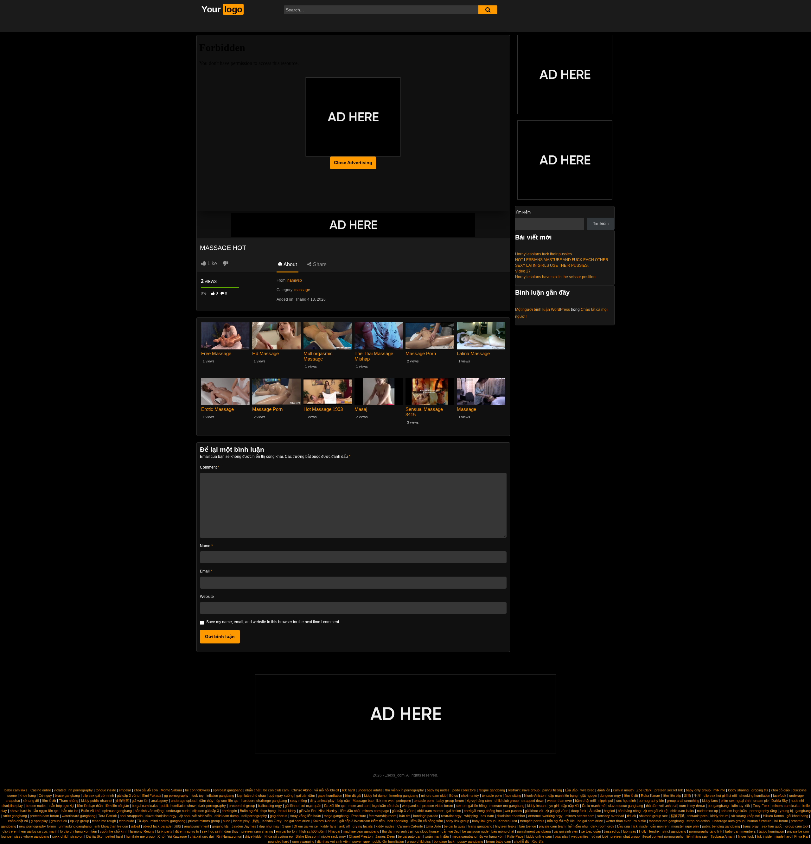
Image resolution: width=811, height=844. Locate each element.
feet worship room (382, 816)
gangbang (803, 811)
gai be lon (453, 811)
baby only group (698, 790)
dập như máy (269, 826)
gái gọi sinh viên (566, 831)
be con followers (197, 790)
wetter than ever (559, 800)
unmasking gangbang (75, 826)
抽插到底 (122, 800)
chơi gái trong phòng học (483, 811)
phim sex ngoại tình (735, 800)
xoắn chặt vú (18, 821)
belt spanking (397, 821)
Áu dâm (595, 811)
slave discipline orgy (160, 816)
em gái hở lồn (286, 831)
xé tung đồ (31, 800)
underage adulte (370, 790)
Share (319, 264)
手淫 (697, 795)
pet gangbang (718, 806)
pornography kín (651, 800)
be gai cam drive (297, 821)
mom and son (358, 806)
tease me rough (104, 821)
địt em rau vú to (187, 831)
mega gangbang (336, 816)
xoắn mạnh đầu (437, 836)
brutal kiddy (287, 811)
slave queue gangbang (625, 806)
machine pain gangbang (361, 831)
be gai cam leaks (145, 806)
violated (60, 790)
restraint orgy (451, 816)
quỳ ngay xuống (281, 795)
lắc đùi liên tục (335, 806)
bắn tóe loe (69, 811)
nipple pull (605, 800)
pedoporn (403, 800)
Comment (209, 467)
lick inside (640, 826)
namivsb (294, 280)
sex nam (487, 816)
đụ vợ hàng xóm (479, 800)
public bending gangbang (721, 826)
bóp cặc (343, 800)
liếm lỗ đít (631, 795)
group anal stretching (683, 800)
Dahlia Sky (779, 800)
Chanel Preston (361, 836)
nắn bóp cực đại (61, 806)
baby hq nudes (438, 790)
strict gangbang (15, 816)
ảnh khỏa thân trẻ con (111, 826)
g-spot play (39, 821)
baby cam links (16, 790)
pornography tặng (763, 811)
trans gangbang (480, 826)
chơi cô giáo (780, 790)
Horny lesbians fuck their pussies (543, 254)
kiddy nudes (385, 826)
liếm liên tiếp (672, 795)
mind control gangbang (167, 821)
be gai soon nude (475, 831)
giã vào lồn (140, 800)
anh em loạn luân (734, 811)
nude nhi (797, 800)
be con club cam (276, 790)
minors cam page (375, 811)
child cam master (430, 811)
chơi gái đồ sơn (146, 790)
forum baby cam (498, 841)
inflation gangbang (220, 795)
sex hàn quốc (772, 826)
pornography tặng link (705, 831)
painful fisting (552, 790)
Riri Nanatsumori (229, 836)
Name (206, 546)
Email (206, 571)
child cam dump (226, 816)
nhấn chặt (252, 790)
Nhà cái (334, 831)
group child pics (419, 841)
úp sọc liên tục (227, 800)
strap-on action (698, 821)
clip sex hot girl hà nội (720, 795)
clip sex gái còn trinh (98, 795)
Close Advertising (353, 162)
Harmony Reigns (141, 831)
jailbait (135, 826)
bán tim (404, 816)
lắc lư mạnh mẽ (593, 806)
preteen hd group (242, 806)
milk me (719, 790)
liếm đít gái (353, 795)
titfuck (631, 816)
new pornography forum (37, 826)
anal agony (159, 800)
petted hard (114, 836)
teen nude (126, 821)
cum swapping (303, 841)
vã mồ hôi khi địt (326, 790)
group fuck (59, 821)
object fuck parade (157, 826)
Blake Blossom (307, 836)
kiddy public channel (96, 800)
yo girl (554, 806)
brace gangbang (67, 795)
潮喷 (177, 826)
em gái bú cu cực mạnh (39, 831)
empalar (125, 790)
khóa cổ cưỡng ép (279, 836)
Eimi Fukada (151, 795)
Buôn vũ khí (90, 811)
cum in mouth (623, 790)
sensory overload (610, 816)
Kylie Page (515, 836)
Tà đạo (142, 821)
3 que (286, 826)
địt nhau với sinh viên (195, 816)
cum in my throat (692, 806)
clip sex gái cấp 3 (205, 811)
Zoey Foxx (761, 806)
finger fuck (746, 836)
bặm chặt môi (585, 800)
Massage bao (363, 800)
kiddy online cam (539, 836)
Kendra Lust (507, 821)
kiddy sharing (738, 790)
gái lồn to (291, 806)
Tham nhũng (68, 800)
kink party (164, 831)
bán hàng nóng (629, 811)
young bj (786, 811)
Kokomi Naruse (324, 821)
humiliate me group (140, 836)
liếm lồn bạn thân (90, 806)
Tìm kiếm (523, 212)
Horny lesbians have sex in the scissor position (555, 277)
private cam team (552, 826)
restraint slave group (524, 790)
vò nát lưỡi (599, 836)
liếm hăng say (697, 836)
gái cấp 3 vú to (128, 795)
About (290, 264)
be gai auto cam (410, 836)
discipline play (12, 806)
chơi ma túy (470, 795)
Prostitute (358, 816)
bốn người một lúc (561, 821)
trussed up (612, 831)
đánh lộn (603, 790)
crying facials (363, 826)
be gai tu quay (454, 826)
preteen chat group (625, 836)
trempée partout (532, 821)
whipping (471, 816)
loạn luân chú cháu (251, 795)
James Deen (385, 836)
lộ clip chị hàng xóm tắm (78, 831)
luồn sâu (629, 831)
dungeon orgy (610, 795)
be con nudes (36, 806)
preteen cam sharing (257, 831)
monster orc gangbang (506, 806)
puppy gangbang (470, 841)
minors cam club (433, 795)
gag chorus (278, 816)
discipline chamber (511, 816)
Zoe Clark (644, 790)
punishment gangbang (534, 831)
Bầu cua (623, 826)
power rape (361, 841)
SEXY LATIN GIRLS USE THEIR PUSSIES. (552, 265)
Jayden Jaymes (244, 826)
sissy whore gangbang (31, 836)
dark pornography (212, 806)
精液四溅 (678, 816)
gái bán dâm (305, 795)
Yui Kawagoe (177, 836)
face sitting (513, 795)
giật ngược (588, 795)
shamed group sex (653, 816)
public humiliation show (178, 806)
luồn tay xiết (740, 806)
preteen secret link (669, 790)
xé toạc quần (311, 806)
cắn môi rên (659, 826)
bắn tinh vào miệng (149, 811)
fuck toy (197, 795)
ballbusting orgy (270, 806)
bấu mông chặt (502, 831)
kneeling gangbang (403, 795)
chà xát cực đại (202, 836)
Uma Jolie (433, 826)
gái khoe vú (534, 811)
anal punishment (196, 826)
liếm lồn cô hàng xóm (427, 821)
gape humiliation (330, 795)
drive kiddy (253, 836)
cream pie (761, 800)
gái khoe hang (797, 816)
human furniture (759, 821)
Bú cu (453, 795)
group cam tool (796, 826)
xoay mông (298, 800)
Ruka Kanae (650, 795)
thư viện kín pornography (404, 790)
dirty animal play (322, 800)
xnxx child (59, 836)
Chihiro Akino (301, 790)
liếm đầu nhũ (350, 811)
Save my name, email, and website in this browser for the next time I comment (272, 622)
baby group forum (450, 800)
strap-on (76, 836)
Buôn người (249, 811)
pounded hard (278, 841)
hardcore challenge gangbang (264, 800)
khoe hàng (28, 795)
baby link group (457, 821)
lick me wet (384, 800)
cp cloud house (427, 831)
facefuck (779, 795)
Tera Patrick (107, 816)
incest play (241, 821)
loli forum (781, 821)
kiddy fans (710, 800)
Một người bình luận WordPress (542, 309)
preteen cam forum (44, 816)
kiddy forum (719, 816)
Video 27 (523, 271)
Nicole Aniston (535, 795)
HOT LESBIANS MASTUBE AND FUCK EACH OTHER (561, 260)
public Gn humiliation (388, 841)
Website (207, 596)
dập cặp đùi (570, 806)
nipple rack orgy (333, 836)
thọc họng (268, 811)
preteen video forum (437, 806)
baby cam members (740, 831)
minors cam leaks (786, 806)
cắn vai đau (450, 831)
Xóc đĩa (537, 841)
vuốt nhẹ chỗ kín (112, 831)
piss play (561, 836)
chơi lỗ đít (521, 841)
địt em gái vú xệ (655, 811)
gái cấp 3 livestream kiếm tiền (362, 821)
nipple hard (783, 836)
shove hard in (20, 811)
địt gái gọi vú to (557, 811)
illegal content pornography (663, 836)
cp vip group (79, 821)
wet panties (410, 806)
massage (302, 290)
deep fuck (578, 811)
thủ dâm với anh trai (661, 806)
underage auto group (728, 821)
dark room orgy (602, 826)
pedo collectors (464, 790)
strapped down (532, 800)
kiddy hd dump (375, 795)
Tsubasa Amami (723, 836)
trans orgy (751, 826)
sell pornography (254, 816)
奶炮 (255, 821)
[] (487, 9)
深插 (687, 795)
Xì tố (160, 836)
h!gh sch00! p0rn (312, 831)
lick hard (348, 790)
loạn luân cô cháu (385, 806)
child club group (507, 800)
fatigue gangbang (492, 790)
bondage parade (425, 816)
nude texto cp (707, 811)
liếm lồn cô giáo (117, 806)
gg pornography (176, 795)
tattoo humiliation (771, 831)
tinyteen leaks (505, 826)
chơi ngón (229, 811)
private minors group (204, 821)
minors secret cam (579, 816)
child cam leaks (682, 811)
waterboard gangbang (78, 816)
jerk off (344, 826)
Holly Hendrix (649, 831)
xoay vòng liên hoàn (305, 816)
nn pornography (80, 790)
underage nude (177, 811)
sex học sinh (626, 800)
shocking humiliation (754, 795)
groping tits (759, 790)
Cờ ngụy (45, 795)
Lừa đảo (571, 790)
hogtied (609, 811)
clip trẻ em (10, 831)
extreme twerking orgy (545, 816)
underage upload (183, 800)
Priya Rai (801, 836)
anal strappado (131, 816)
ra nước (640, 821)
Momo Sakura (171, 790)
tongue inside (106, 790)
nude (226, 821)
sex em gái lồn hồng (471, 806)
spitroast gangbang (227, 790)
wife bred (587, 790)
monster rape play (685, 826)
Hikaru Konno (773, 816)
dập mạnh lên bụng (563, 795)
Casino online (40, 790)
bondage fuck (444, 841)
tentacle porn (492, 795)
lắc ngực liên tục (46, 811)
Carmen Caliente (410, 826)
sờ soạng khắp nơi (745, 816)
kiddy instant (536, 806)
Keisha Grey (272, 821)
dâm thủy (206, 800)
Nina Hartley (327, 811)
